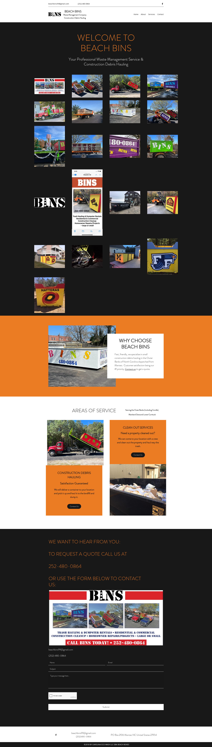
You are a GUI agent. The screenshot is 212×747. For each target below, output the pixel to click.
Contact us (130, 369)
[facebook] (162, 4)
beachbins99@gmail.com (58, 4)
